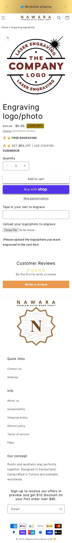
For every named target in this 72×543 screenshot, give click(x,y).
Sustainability (16, 409)
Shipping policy (17, 417)
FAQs (10, 442)
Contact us (14, 368)
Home (5, 27)
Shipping (7, 131)
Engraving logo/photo (23, 27)
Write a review (36, 284)
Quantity (9, 158)
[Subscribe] (60, 509)
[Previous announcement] (7, 7)
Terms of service (18, 434)
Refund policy (16, 425)
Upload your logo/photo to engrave (29, 224)
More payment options (36, 198)
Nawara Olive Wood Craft (39, 539)
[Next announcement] (65, 7)
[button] (59, 18)
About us (13, 400)
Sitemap (12, 377)
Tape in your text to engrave (24, 207)
